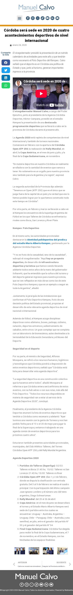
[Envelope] (57, 18)
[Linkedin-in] (52, 18)
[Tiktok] (43, 18)
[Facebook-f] (28, 18)
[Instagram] (33, 18)
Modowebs (69, 590)
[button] (19, 18)
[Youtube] (47, 18)
